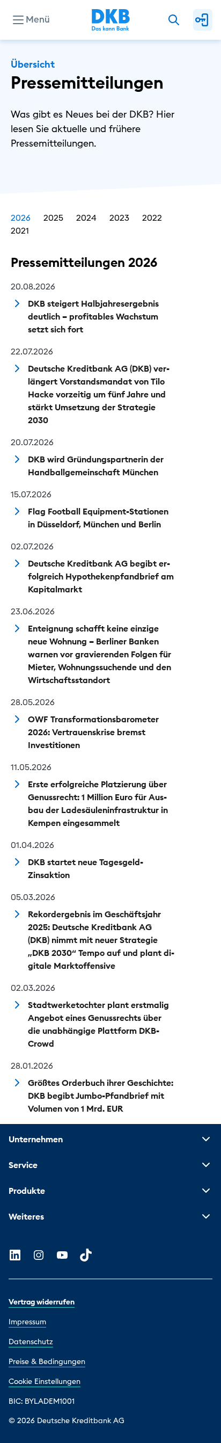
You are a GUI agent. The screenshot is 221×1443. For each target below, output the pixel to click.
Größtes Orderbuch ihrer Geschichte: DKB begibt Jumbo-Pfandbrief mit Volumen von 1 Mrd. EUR (100, 1095)
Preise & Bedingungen (47, 1361)
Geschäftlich (39, 72)
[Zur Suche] (174, 20)
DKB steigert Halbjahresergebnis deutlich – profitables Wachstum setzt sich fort (93, 316)
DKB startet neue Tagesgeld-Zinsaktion (85, 868)
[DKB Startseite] (111, 20)
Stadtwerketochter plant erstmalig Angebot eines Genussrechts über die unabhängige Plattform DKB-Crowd (98, 1024)
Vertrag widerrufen (42, 1302)
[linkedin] (15, 1255)
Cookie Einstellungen (44, 1381)
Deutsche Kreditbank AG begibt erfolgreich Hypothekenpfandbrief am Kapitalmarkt (101, 576)
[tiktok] (85, 1255)
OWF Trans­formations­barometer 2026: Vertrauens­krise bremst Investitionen (93, 732)
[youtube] (62, 1255)
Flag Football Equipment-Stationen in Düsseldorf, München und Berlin (98, 518)
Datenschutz (31, 1341)
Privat (25, 55)
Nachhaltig (36, 89)
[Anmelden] (202, 20)
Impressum (27, 1321)
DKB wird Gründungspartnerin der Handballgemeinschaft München (96, 465)
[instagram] (38, 1255)
